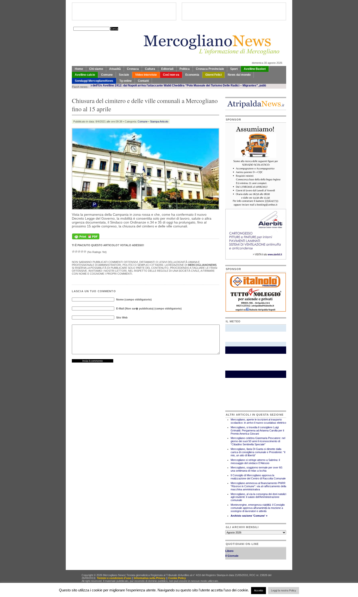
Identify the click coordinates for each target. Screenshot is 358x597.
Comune (107, 74)
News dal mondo (239, 74)
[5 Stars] (85, 251)
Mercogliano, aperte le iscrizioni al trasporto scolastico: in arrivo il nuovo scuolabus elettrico (258, 421)
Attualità (115, 69)
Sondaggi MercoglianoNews (94, 81)
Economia (192, 74)
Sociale (124, 74)
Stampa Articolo (159, 121)
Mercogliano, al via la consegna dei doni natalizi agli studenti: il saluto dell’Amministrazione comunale (258, 497)
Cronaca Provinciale (210, 69)
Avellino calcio (85, 74)
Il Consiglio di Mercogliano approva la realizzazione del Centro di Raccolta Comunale (258, 477)
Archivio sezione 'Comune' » (249, 515)
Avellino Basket (255, 69)
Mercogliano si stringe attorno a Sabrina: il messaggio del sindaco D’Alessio (255, 461)
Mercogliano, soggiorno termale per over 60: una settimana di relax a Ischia (257, 469)
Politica (184, 69)
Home (79, 69)
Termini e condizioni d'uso (114, 578)
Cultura (150, 69)
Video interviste (146, 74)
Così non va (171, 74)
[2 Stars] (76, 251)
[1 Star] (73, 251)
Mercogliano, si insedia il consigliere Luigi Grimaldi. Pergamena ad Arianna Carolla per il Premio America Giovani (257, 430)
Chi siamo (96, 69)
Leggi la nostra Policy (283, 590)
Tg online (125, 81)
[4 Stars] (82, 251)
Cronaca (133, 69)
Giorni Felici (213, 74)
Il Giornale (231, 551)
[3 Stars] (79, 251)
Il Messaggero (234, 556)
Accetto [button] (258, 590)
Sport (234, 69)
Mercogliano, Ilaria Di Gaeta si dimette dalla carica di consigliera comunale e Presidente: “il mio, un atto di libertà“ (258, 452)
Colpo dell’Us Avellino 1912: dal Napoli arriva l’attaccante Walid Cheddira (117, 85)
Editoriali (167, 69)
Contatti (143, 81)
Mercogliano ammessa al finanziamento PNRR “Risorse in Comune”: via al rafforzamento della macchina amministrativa (258, 486)
